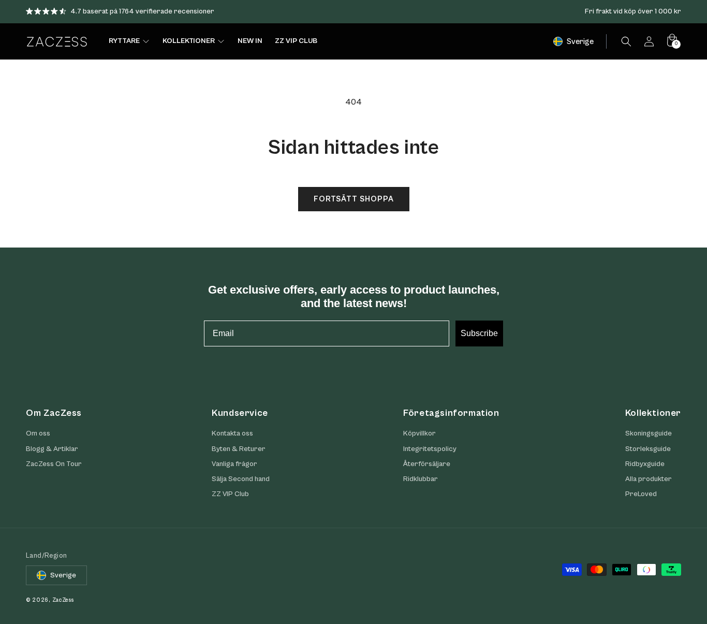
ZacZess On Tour (54, 464)
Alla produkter (648, 479)
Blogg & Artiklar (52, 449)
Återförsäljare (426, 464)
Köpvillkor (419, 433)
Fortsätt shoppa (354, 199)
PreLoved (641, 494)
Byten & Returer (239, 449)
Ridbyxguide (645, 464)
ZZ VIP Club (230, 494)
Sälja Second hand (241, 479)
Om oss (38, 433)
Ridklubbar (420, 479)
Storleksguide (648, 449)
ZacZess (63, 600)
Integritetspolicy (429, 449)
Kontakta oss (232, 433)
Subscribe (479, 333)
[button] (626, 41)
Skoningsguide (648, 433)
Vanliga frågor (234, 464)
